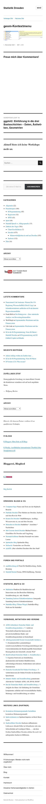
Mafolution (9, 589)
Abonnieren (33, 186)
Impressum (8, 782)
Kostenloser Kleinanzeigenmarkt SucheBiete (21, 711)
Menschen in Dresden (13, 524)
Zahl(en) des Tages (12, 226)
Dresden (10, 232)
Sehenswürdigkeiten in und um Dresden (23, 235)
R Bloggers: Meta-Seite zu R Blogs (15, 441)
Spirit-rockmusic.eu (12, 717)
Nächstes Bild (19, 18)
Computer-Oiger (11, 506)
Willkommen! (8, 754)
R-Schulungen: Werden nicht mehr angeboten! (17, 760)
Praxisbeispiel (10, 208)
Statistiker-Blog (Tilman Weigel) (16, 604)
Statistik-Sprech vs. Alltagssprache (17, 223)
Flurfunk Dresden (12, 512)
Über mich (7, 767)
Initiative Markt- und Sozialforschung (18, 678)
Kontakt (6, 777)
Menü (39, 8)
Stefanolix (9, 545)
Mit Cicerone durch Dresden (15, 530)
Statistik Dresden (14, 8)
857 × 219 (20, 45)
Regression (11, 214)
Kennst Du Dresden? (13, 518)
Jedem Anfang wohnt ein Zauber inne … (19, 355)
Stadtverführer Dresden (13, 723)
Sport (7, 220)
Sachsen (10, 238)
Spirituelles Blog (11, 542)
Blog (5, 772)
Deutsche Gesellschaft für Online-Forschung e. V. (22, 669)
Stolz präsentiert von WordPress (24, 800)
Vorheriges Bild (8, 18)
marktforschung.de (12, 566)
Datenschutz (8, 793)
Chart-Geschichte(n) (15, 229)
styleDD (8, 548)
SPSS (10, 217)
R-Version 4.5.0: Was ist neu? (16, 361)
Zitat (7, 241)
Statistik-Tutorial (11, 572)
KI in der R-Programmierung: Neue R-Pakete (21, 358)
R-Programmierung (14, 211)
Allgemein (9, 205)
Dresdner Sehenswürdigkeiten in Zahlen (19, 788)
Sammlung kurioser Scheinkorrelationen (19, 598)
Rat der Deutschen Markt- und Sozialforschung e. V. (23, 684)
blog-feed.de (8, 489)
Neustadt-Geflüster (12, 536)
